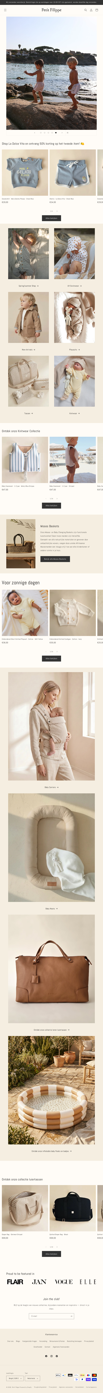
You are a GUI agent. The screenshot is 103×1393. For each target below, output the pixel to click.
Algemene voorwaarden (66, 1387)
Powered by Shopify (26, 1387)
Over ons (10, 1341)
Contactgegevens (91, 1387)
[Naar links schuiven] (46, 211)
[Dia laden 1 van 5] (41, 133)
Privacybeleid (89, 1341)
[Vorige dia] (34, 132)
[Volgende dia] (62, 132)
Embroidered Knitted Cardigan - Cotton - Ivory (66, 639)
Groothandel (38, 1347)
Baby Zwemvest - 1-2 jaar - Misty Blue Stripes (18, 486)
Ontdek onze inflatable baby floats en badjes (50, 1151)
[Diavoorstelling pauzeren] (68, 132)
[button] (5, 10)
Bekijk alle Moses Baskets (55, 559)
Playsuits (73, 349)
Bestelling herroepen (74, 1341)
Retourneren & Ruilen (57, 1341)
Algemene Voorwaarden (61, 1347)
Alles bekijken (51, 218)
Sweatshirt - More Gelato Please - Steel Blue (18, 199)
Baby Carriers (50, 787)
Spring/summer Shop (27, 286)
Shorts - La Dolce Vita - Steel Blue (62, 199)
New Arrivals (27, 349)
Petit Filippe (15, 1387)
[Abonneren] (71, 1316)
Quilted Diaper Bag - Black (59, 1234)
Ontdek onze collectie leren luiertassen (50, 1030)
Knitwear (73, 413)
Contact (47, 1347)
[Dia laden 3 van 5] (48, 133)
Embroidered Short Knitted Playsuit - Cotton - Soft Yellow (22, 639)
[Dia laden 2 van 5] (44, 133)
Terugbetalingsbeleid (40, 1387)
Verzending (43, 1341)
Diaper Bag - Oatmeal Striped (12, 1234)
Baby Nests (50, 908)
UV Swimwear (73, 286)
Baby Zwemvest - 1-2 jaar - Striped (62, 486)
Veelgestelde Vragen (29, 1341)
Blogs (18, 1341)
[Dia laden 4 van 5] (52, 133)
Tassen (27, 413)
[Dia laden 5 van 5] (56, 133)
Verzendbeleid (79, 1387)
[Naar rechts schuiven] (57, 211)
